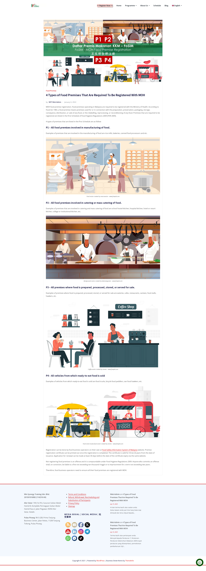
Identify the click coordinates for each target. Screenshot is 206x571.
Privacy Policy (73, 503)
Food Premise (51, 91)
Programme (130, 5)
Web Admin (115, 494)
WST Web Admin (53, 102)
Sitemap (71, 506)
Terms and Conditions (77, 494)
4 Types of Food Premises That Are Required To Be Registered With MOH (95, 95)
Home (118, 5)
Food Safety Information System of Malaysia (119, 450)
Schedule (157, 5)
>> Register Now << (105, 5)
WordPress (100, 561)
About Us (144, 5)
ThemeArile (129, 561)
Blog (166, 5)
